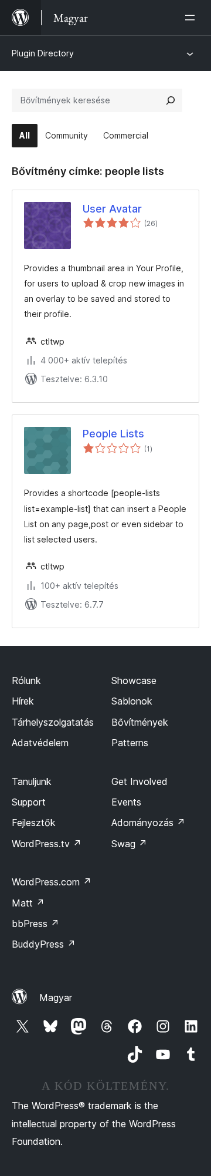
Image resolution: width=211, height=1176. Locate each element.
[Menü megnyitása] (192, 17)
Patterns (129, 743)
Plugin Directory (43, 53)
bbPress (35, 923)
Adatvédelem (40, 743)
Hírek (23, 701)
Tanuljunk (32, 781)
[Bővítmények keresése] (170, 100)
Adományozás (148, 822)
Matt (28, 903)
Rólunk (26, 680)
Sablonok (131, 701)
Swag (129, 844)
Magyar (55, 997)
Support (29, 802)
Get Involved (139, 781)
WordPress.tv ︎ (46, 844)
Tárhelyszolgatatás (53, 722)
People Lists (113, 433)
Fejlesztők (34, 822)
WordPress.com (51, 882)
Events (126, 802)
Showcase (133, 680)
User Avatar (112, 209)
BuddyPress (44, 944)
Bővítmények (139, 722)
